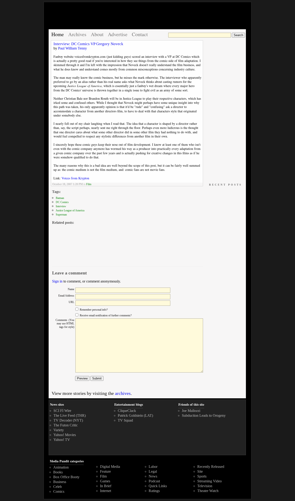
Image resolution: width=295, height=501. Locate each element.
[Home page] (147, 17)
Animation (61, 467)
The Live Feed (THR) (69, 415)
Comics (58, 491)
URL (71, 302)
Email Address (66, 295)
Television (204, 486)
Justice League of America (70, 210)
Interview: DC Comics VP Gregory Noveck (88, 44)
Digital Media (110, 467)
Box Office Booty (66, 477)
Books (58, 472)
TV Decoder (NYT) (68, 420)
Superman (61, 214)
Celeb (57, 487)
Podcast (154, 481)
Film (88, 184)
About (97, 34)
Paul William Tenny (72, 48)
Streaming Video (209, 481)
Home (57, 34)
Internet (105, 491)
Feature (105, 471)
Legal (153, 471)
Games (105, 481)
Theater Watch (207, 491)
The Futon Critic (65, 425)
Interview (61, 206)
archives (123, 393)
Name (71, 289)
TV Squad (125, 420)
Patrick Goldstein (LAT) (135, 415)
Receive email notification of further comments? (105, 315)
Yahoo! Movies (64, 435)
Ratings (154, 491)
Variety (58, 430)
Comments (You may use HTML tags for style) (65, 323)
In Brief (105, 486)
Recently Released (210, 467)
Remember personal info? (93, 309)
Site (200, 471)
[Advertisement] (225, 110)
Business (59, 482)
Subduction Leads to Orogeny (204, 415)
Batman (60, 198)
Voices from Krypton (75, 178)
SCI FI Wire (62, 411)
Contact (140, 34)
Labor (153, 467)
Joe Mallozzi (191, 411)
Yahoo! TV (61, 440)
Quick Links (158, 486)
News (153, 476)
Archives (77, 34)
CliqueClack (127, 411)
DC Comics (62, 202)
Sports (201, 476)
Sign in (57, 281)
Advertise (117, 34)
